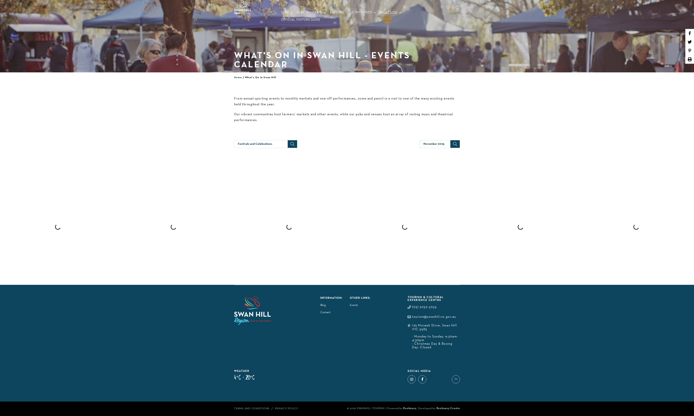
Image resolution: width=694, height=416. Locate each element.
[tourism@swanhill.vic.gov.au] (432, 313)
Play (300, 12)
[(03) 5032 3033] (422, 303)
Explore (337, 12)
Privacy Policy (286, 408)
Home (238, 77)
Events (354, 305)
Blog (323, 305)
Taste (317, 12)
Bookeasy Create (448, 408)
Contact (325, 312)
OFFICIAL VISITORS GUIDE (300, 19)
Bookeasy (409, 408)
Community (362, 12)
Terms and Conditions (251, 408)
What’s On (388, 12)
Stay (285, 12)
